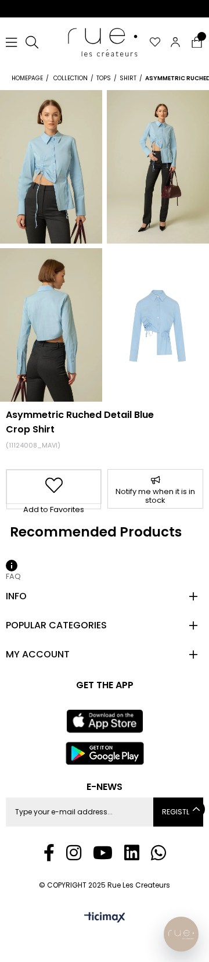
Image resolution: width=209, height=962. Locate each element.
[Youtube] (103, 852)
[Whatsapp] (158, 852)
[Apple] (104, 721)
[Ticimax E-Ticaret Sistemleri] (104, 918)
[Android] (104, 753)
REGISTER (178, 812)
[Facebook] (49, 852)
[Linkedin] (131, 852)
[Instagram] (73, 852)
